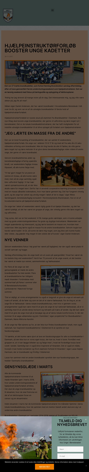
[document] (44, 236)
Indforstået (44, 466)
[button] (86, 419)
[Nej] (86, 465)
